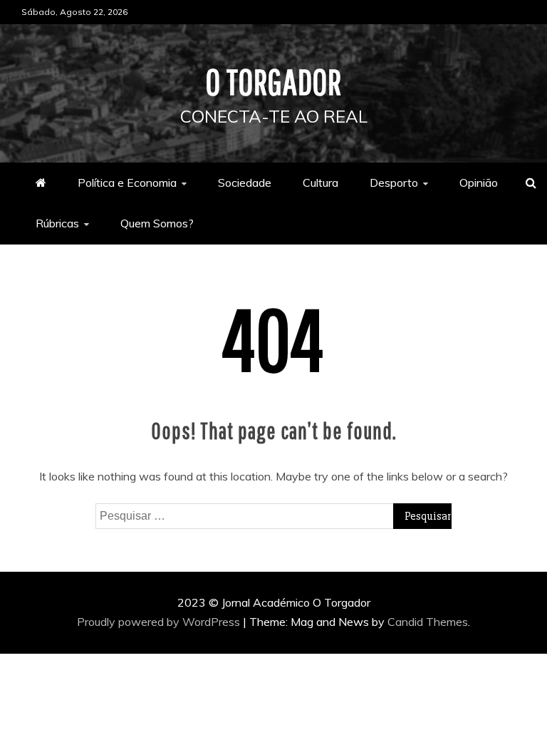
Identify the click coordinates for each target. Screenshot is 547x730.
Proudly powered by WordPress (160, 622)
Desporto (394, 182)
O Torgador (274, 81)
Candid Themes (427, 622)
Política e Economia (127, 182)
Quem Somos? (157, 223)
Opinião (478, 182)
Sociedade (244, 182)
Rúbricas (57, 223)
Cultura (320, 182)
